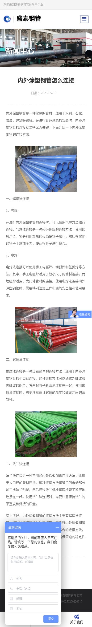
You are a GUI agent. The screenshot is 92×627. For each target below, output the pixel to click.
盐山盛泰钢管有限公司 (68, 595)
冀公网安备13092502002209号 (63, 601)
